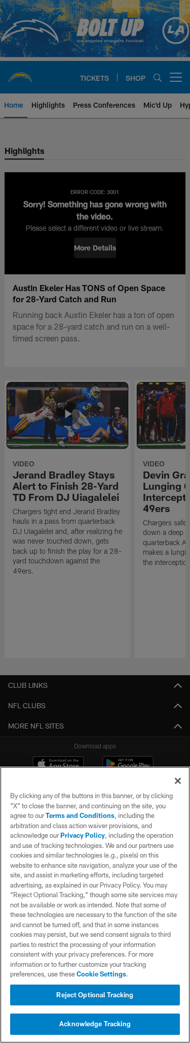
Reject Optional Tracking (94, 995)
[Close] (178, 781)
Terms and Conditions (80, 815)
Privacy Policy (82, 835)
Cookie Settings (101, 974)
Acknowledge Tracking (95, 1024)
